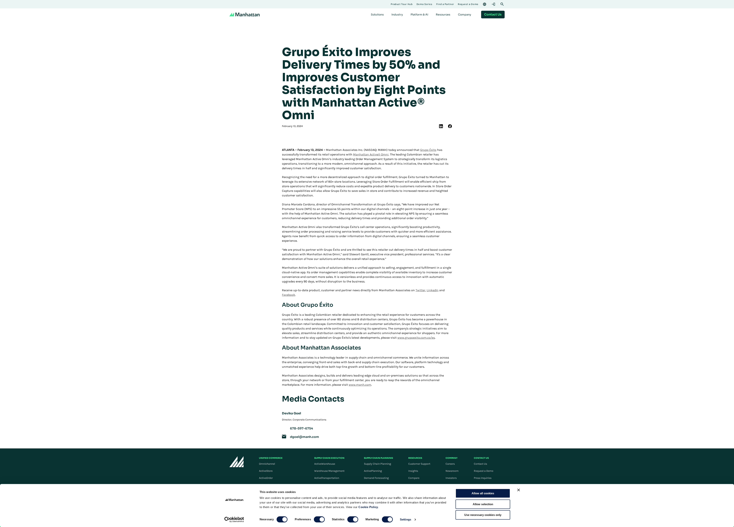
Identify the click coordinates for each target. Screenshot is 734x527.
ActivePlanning (373, 471)
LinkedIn (432, 290)
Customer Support (419, 463)
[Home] (244, 14)
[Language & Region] (484, 4)
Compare (413, 478)
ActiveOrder (266, 478)
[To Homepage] (236, 461)
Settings (405, 519)
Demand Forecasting (376, 478)
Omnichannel (267, 463)
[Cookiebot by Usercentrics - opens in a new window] (234, 519)
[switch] (319, 519)
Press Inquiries (482, 478)
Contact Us (480, 463)
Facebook (288, 295)
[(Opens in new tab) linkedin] (441, 126)
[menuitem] (377, 14)
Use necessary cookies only (482, 514)
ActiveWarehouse (324, 463)
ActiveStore (266, 471)
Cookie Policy (368, 507)
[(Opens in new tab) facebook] (450, 126)
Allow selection (483, 504)
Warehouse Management (329, 471)
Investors (451, 478)
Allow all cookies (483, 493)
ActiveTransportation (326, 478)
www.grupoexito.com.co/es (416, 337)
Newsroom (452, 471)
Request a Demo (483, 471)
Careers (450, 463)
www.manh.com (360, 384)
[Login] (493, 4)
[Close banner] (518, 490)
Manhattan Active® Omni (371, 154)
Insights (413, 471)
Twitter (420, 290)
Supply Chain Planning (377, 463)
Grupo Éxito (428, 150)
